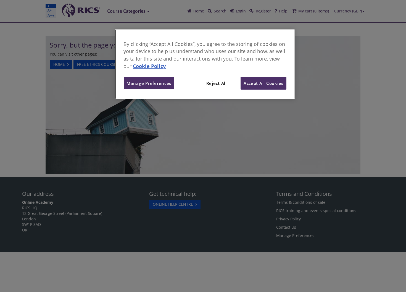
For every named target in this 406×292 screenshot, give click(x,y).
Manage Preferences (148, 83)
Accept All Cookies (263, 83)
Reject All (216, 83)
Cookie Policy (149, 66)
